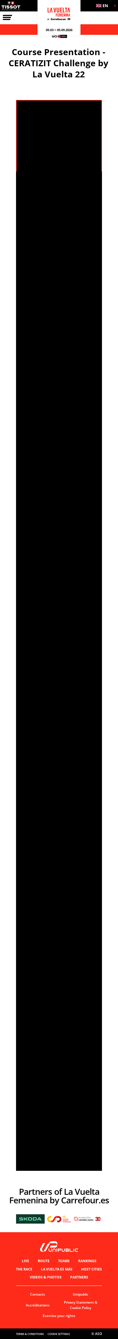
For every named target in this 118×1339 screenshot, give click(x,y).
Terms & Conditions (30, 1334)
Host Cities (91, 1269)
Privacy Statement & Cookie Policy (80, 1305)
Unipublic (80, 1294)
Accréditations (38, 1305)
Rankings (87, 1260)
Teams (64, 1260)
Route (44, 1260)
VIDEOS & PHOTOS (46, 1277)
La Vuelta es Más (56, 1269)
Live (25, 1260)
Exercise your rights (59, 1315)
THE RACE (24, 1269)
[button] (103, 5)
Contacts (37, 1294)
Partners (79, 1277)
